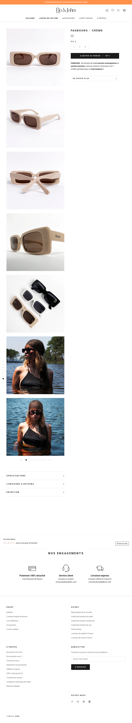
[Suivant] (49, 459)
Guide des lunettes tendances (83, 621)
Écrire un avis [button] (122, 544)
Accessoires (68, 18)
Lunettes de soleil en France (82, 633)
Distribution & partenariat (16, 665)
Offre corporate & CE (14, 673)
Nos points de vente (14, 652)
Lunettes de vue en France (81, 638)
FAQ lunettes (76, 629)
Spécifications (16, 476)
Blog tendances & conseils (81, 612)
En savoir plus (81, 78)
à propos (101, 18)
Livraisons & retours (20, 484)
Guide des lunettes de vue (81, 625)
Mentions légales (13, 686)
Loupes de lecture (48, 18)
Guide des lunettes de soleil (82, 616)
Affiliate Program (13, 669)
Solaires (30, 18)
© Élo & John (12, 716)
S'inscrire (80, 667)
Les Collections (12, 621)
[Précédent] (21, 459)
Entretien (12, 492)
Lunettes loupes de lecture (16, 616)
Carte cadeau (86, 18)
